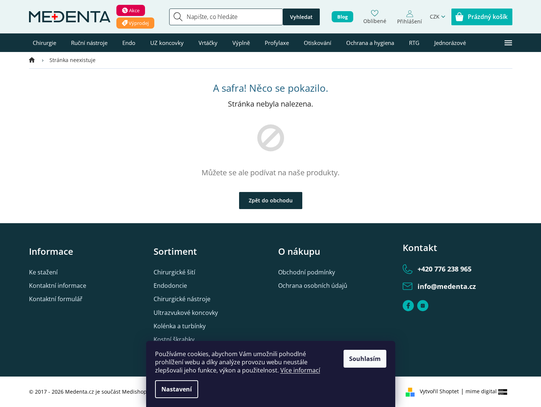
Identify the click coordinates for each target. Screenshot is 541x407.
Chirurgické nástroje (182, 299)
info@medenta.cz (447, 286)
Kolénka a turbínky (180, 326)
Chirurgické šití (174, 272)
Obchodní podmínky (306, 272)
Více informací (300, 370)
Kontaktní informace (57, 285)
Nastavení (176, 389)
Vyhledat (301, 16)
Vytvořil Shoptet (439, 391)
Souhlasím (365, 359)
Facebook (408, 305)
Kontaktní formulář (56, 299)
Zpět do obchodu (271, 200)
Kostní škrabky (174, 339)
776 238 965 (444, 268)
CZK (434, 16)
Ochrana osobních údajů (312, 285)
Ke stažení (43, 272)
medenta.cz (422, 305)
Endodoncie (170, 285)
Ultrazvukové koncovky (186, 313)
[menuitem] (44, 42)
